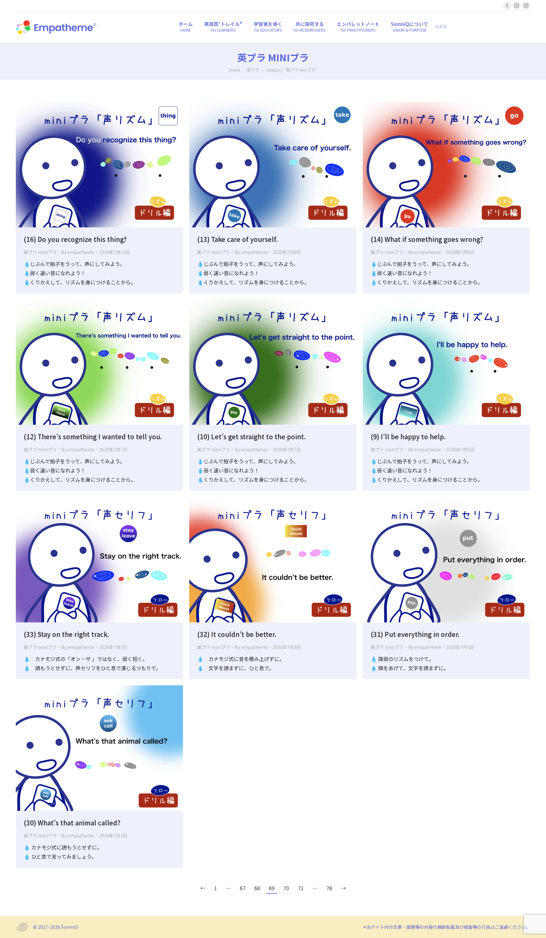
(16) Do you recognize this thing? (75, 239)
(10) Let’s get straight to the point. (251, 436)
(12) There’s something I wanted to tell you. (93, 436)
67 (243, 888)
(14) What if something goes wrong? (427, 239)
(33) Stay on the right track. (66, 634)
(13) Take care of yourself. (237, 239)
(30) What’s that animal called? (72, 822)
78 (329, 888)
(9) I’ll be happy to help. (408, 436)
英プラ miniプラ (40, 252)
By (77, 252)
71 (301, 888)
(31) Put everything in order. (415, 634)
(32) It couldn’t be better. (236, 634)
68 (257, 888)
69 (272, 888)
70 (286, 888)
